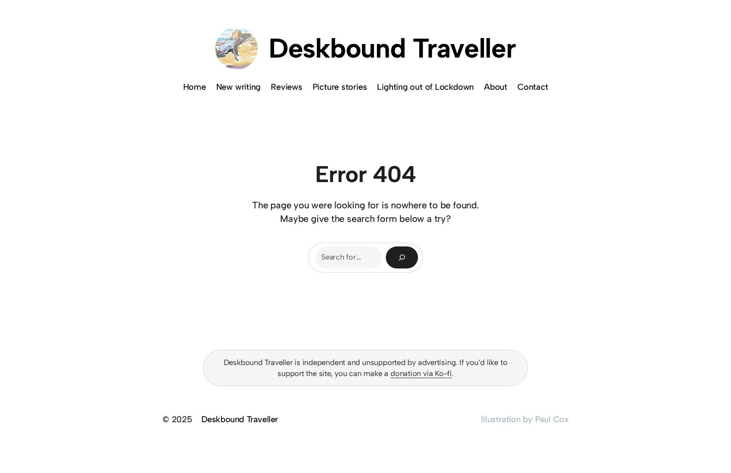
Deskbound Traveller (392, 48)
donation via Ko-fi (421, 373)
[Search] (402, 257)
